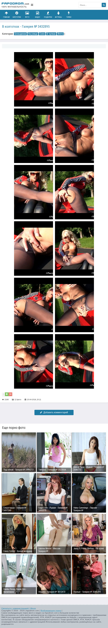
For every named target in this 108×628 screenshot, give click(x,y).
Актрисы (58, 17)
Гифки (68, 17)
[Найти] (104, 5)
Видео (37, 17)
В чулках (51, 33)
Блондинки (20, 33)
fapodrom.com (15, 5)
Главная (6, 17)
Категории (17, 17)
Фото (27, 17)
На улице (33, 33)
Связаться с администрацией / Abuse (18, 608)
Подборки (48, 17)
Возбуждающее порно (51, 610)
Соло (42, 33)
